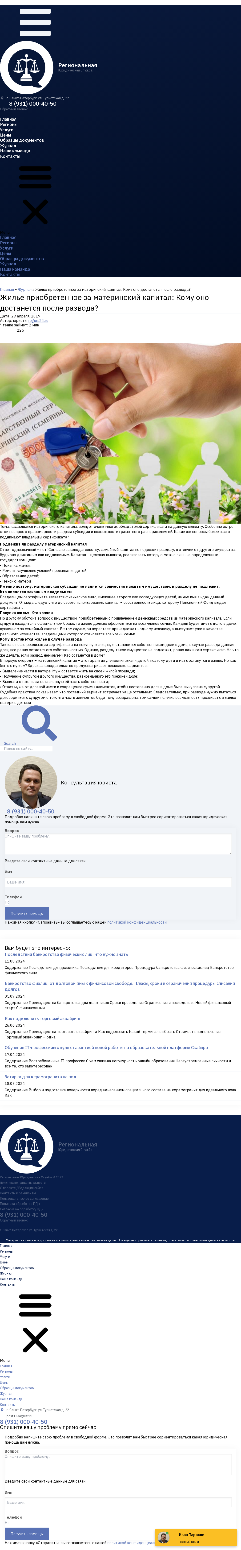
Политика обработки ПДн (20, 1204)
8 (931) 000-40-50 (32, 103)
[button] (14, 109)
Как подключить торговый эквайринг (43, 1018)
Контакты (10, 156)
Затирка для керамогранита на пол (40, 1076)
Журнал (8, 145)
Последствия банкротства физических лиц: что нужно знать (66, 954)
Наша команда (15, 151)
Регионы (8, 124)
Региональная (77, 65)
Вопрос (12, 830)
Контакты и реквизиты (18, 1193)
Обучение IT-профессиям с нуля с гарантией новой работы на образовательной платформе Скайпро (106, 1047)
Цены (5, 135)
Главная (8, 119)
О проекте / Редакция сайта (22, 1188)
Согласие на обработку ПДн (22, 1209)
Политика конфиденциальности (23, 1183)
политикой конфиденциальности (137, 922)
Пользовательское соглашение (24, 1198)
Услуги (6, 130)
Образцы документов (22, 140)
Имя (8, 872)
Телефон (13, 897)
